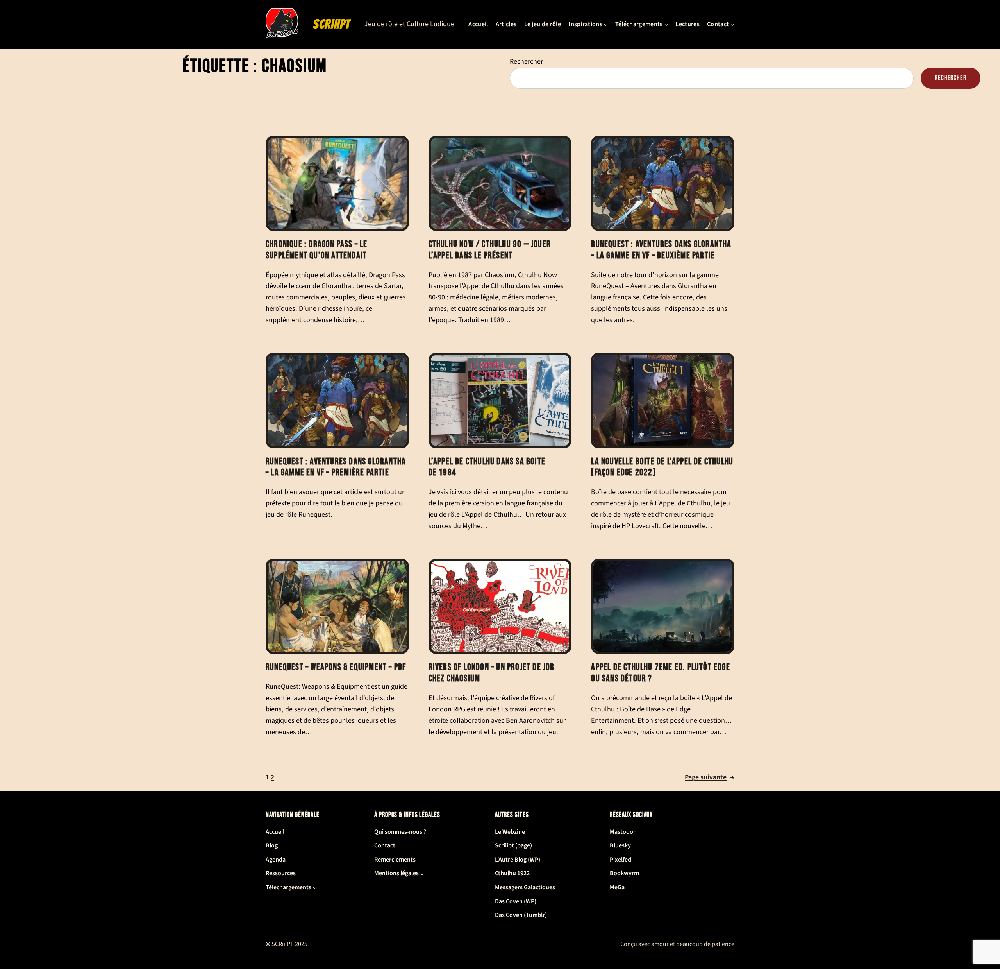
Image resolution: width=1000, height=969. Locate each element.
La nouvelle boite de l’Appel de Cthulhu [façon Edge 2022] (662, 467)
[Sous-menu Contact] (732, 25)
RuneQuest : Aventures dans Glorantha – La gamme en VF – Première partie (336, 467)
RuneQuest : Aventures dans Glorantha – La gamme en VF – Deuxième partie (661, 250)
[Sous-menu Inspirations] (606, 25)
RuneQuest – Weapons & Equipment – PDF (336, 667)
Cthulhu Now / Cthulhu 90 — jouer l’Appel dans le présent (490, 250)
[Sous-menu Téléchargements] (666, 25)
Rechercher (526, 61)
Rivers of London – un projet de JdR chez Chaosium (492, 673)
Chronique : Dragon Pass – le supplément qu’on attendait (317, 250)
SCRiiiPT (331, 24)
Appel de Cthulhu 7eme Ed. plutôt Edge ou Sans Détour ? (660, 673)
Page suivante (709, 777)
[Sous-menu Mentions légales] (422, 874)
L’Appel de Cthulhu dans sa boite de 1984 (487, 467)
